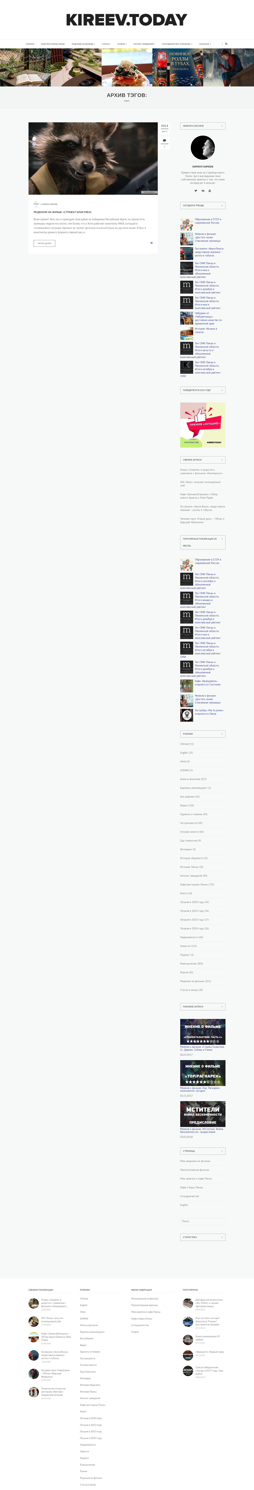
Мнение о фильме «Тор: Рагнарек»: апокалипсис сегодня (200, 1089)
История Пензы (189, 867)
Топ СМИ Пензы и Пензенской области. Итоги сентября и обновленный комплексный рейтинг (199, 581)
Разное (121, 44)
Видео (183, 805)
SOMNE (184, 770)
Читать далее (44, 243)
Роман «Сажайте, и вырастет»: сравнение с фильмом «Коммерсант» (24, 76)
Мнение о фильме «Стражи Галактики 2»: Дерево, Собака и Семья (202, 1048)
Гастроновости (188, 823)
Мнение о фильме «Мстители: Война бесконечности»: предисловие (201, 1130)
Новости (185, 946)
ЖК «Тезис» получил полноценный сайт (200, 484)
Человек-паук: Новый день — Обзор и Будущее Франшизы (202, 521)
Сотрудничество (189, 1196)
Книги (15, 62)
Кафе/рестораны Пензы (53, 44)
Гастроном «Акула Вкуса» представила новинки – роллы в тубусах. (177, 76)
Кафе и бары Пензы (191, 1187)
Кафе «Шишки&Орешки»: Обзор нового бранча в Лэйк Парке (127, 76)
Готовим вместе (189, 832)
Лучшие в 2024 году (192, 928)
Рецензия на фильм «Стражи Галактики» (63, 212)
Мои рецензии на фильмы (195, 1161)
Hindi (183, 762)
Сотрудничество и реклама (176, 44)
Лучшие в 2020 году (192, 902)
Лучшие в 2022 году (192, 911)
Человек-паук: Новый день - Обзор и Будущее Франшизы (55, 1373)
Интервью (186, 849)
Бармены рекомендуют (193, 788)
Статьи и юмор (189, 990)
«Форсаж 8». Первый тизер (210, 1352)
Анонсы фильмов (190, 779)
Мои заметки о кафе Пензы (196, 1179)
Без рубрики (187, 797)
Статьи (105, 44)
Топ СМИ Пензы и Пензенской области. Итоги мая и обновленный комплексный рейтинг (199, 270)
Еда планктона (188, 841)
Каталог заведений (143, 44)
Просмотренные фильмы (194, 1170)
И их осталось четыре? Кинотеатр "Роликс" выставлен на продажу (208, 1321)
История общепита (191, 858)
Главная (30, 44)
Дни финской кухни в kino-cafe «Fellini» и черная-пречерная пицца (210, 1303)
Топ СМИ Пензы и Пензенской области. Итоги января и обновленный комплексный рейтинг (199, 600)
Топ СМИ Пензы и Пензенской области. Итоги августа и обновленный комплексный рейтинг (199, 350)
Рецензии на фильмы (82, 44)
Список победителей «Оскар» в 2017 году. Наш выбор (209, 1370)
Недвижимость (70, 63)
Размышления (188, 964)
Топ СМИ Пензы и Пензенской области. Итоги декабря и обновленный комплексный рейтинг (199, 669)
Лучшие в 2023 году (192, 920)
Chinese (184, 744)
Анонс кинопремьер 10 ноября (208, 1338)
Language (204, 44)
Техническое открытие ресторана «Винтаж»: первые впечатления (53, 1392)
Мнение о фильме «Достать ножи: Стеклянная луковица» (208, 237)
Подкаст (185, 955)
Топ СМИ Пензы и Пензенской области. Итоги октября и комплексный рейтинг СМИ (200, 369)
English (184, 753)
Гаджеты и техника (191, 814)
